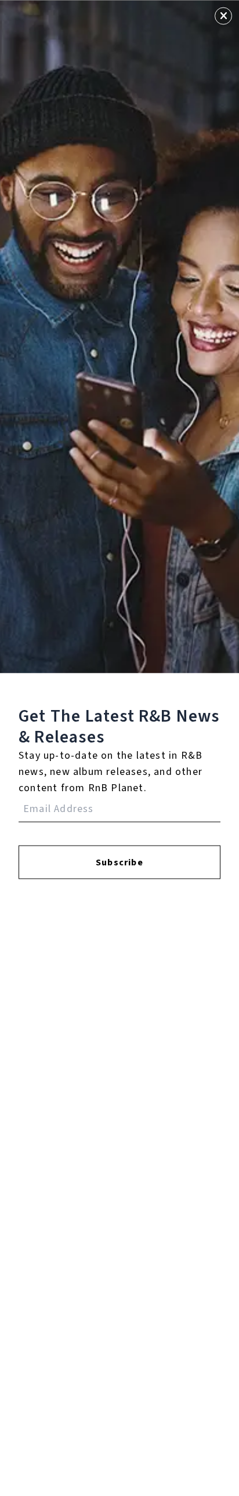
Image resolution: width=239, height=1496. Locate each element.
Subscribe (119, 862)
